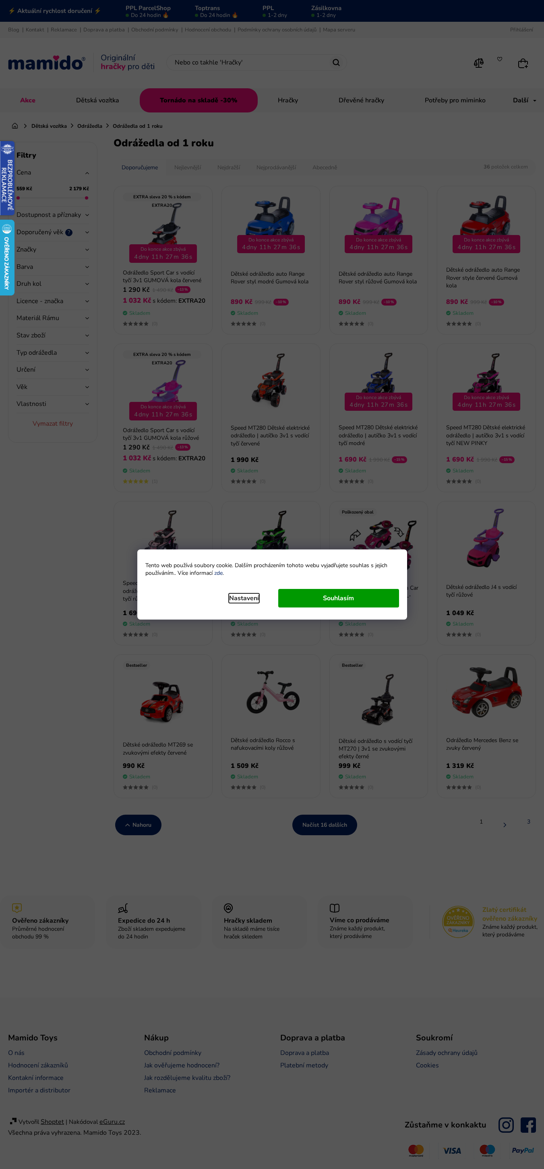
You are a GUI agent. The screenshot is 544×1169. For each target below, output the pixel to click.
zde (218, 573)
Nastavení (244, 598)
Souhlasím (338, 598)
